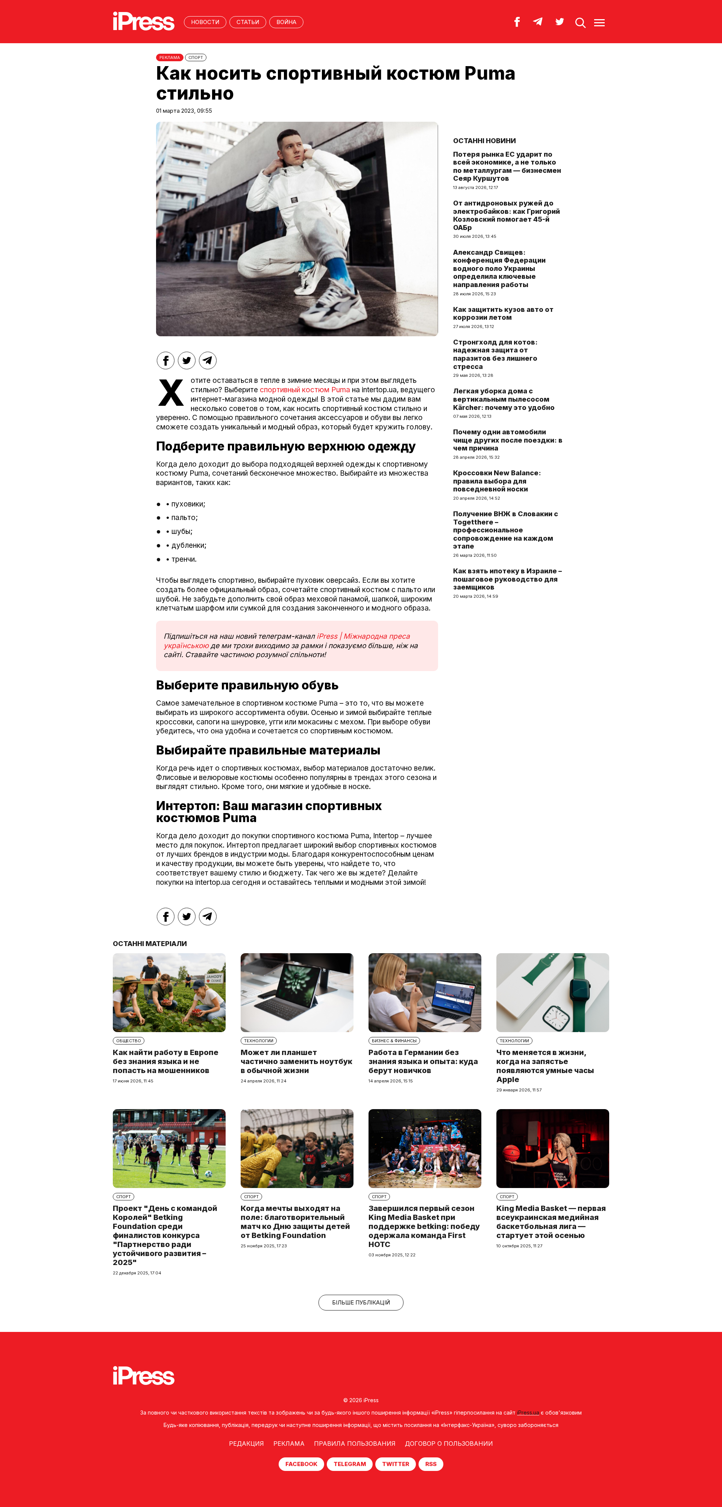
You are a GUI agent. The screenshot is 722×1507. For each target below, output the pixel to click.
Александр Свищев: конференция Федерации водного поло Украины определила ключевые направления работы (499, 268)
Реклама (289, 1443)
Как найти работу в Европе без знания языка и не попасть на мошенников (165, 1061)
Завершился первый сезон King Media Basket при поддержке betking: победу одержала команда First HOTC (424, 1226)
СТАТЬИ (248, 22)
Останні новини (484, 141)
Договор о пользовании (449, 1443)
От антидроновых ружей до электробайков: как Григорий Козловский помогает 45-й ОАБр (506, 215)
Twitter (395, 1464)
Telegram (350, 1464)
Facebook (301, 1464)
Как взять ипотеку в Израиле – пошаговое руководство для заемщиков (507, 579)
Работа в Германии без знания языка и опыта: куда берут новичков (423, 1061)
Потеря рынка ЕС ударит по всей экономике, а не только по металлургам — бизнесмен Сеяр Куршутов (507, 166)
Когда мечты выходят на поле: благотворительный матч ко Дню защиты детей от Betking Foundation (295, 1222)
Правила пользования (355, 1443)
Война (286, 22)
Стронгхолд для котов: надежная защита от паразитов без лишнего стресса (495, 354)
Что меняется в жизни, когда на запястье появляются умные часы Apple (545, 1066)
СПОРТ (195, 57)
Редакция (246, 1443)
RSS (431, 1464)
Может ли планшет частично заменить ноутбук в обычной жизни (296, 1061)
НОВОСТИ (205, 22)
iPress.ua (528, 1412)
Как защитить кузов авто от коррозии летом (503, 313)
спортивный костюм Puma (305, 389)
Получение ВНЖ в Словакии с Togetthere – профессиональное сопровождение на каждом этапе (505, 530)
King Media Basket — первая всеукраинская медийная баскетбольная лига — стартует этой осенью (551, 1222)
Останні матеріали (150, 944)
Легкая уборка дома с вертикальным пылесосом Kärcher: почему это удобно (504, 399)
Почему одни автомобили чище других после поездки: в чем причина (508, 440)
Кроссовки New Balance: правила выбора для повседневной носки (497, 481)
